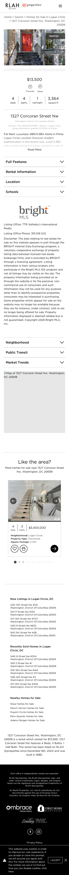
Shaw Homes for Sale (22, 704)
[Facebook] (30, 833)
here (11, 871)
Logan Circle (54, 126)
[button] (34, 402)
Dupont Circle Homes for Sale (26, 712)
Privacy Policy (34, 842)
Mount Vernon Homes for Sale (27, 708)
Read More (34, 149)
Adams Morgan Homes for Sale (27, 720)
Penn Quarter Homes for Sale (26, 716)
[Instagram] (39, 833)
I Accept (55, 860)
